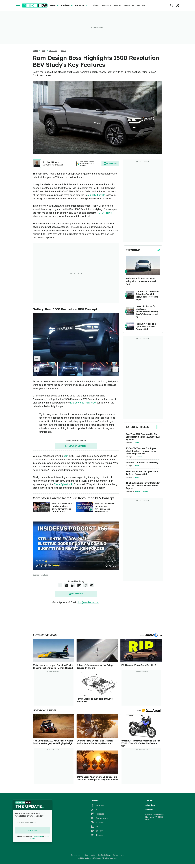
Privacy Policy (38, 836)
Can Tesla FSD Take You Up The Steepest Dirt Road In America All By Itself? (143, 437)
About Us (149, 801)
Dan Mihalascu (54, 162)
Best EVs (141, 5)
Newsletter (129, 5)
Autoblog (44, 575)
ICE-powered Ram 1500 (83, 402)
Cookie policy (90, 855)
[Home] (34, 5)
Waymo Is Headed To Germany (142, 462)
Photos (117, 5)
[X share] (66, 585)
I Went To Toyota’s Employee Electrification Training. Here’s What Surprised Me (141, 451)
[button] (36, 369)
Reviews (65, 5)
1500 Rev (53, 51)
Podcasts (106, 5)
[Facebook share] (60, 585)
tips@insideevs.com (88, 602)
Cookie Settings (104, 855)
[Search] (171, 5)
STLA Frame (105, 212)
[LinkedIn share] (72, 585)
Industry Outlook (141, 491)
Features (80, 5)
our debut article (96, 195)
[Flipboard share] (79, 585)
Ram (43, 51)
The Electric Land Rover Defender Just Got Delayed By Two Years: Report (143, 486)
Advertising (150, 805)
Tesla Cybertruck (63, 484)
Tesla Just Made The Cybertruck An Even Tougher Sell (142, 472)
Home (35, 51)
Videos (96, 5)
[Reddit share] (85, 585)
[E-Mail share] (91, 585)
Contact (149, 810)
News (53, 5)
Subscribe (32, 830)
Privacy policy (76, 855)
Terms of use (118, 855)
